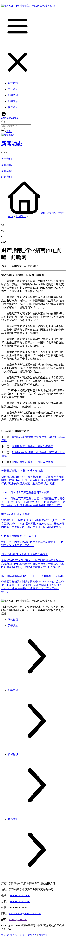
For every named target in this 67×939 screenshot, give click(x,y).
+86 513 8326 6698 (20, 895)
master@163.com (18, 919)
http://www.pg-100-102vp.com (25, 913)
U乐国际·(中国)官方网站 (12, 935)
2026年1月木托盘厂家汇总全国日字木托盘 (25, 492)
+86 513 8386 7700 (20, 901)
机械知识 (6, 170)
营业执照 (32, 935)
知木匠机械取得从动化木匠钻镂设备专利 (24, 554)
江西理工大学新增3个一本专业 (18, 536)
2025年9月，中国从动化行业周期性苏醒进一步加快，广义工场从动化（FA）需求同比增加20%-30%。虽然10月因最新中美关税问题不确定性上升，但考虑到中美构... (33, 523)
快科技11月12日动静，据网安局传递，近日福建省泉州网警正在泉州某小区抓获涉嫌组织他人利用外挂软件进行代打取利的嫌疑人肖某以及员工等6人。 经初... (32, 480)
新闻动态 (11, 143)
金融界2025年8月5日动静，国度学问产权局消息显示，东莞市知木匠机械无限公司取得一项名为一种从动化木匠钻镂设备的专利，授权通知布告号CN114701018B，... (33, 564)
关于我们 (6, 158)
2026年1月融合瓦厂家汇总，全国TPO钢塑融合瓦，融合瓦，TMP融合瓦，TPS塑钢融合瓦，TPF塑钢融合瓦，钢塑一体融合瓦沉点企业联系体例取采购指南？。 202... (33, 502)
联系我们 (6, 176)
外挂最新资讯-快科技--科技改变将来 (22, 470)
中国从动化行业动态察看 (15, 514)
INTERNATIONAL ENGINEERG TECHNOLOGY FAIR (32, 576)
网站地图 (43, 935)
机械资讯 (6, 164)
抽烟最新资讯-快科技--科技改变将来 (32, 446)
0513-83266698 (9, 118)
